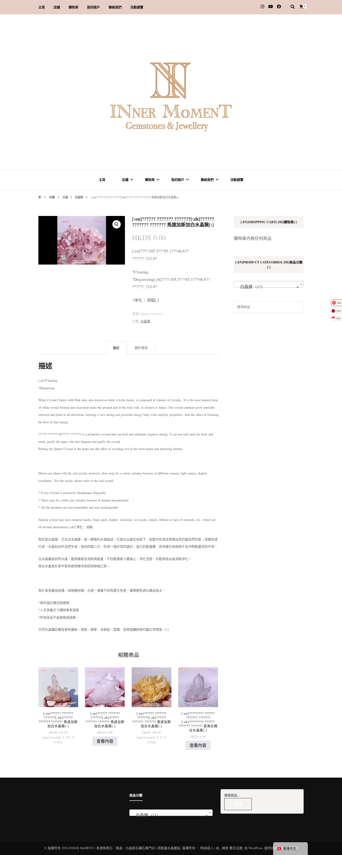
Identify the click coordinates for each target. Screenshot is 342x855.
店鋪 (57, 7)
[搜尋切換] (293, 7)
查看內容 (105, 741)
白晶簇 (145, 321)
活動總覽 (136, 7)
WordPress (255, 848)
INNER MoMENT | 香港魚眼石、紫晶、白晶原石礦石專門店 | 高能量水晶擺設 (124, 848)
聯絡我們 (115, 7)
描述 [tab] (116, 347)
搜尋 (297, 306)
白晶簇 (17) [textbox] (267, 287)
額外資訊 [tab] (141, 347)
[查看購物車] (301, 7)
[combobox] (269, 284)
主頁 (41, 7)
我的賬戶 (93, 7)
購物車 (73, 7)
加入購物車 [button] (58, 697)
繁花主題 (235, 848)
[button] (116, 224)
